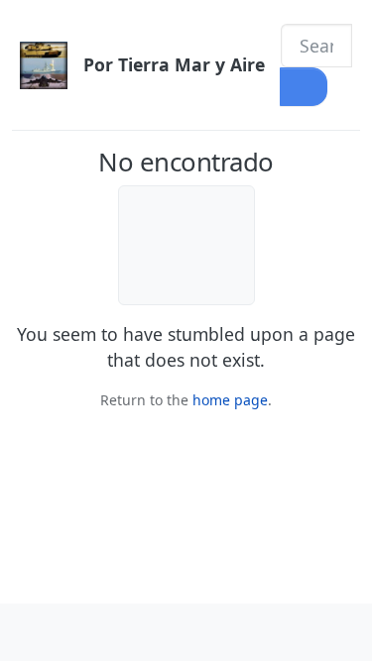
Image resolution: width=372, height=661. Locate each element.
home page (230, 399)
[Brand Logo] (43, 65)
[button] (30, 632)
